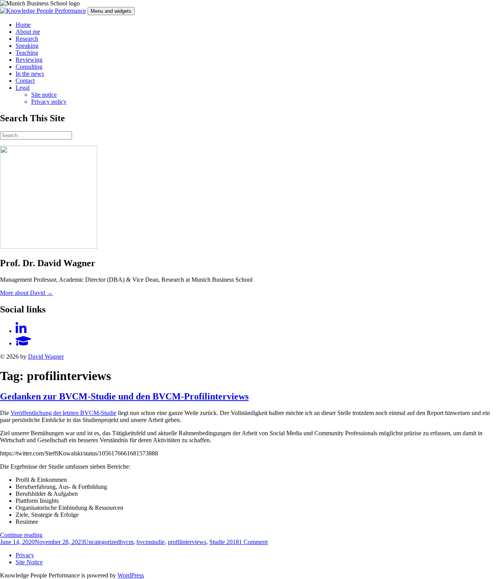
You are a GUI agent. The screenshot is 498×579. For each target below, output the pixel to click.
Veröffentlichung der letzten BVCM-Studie (63, 413)
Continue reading (21, 535)
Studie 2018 (224, 542)
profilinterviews (187, 542)
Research (27, 38)
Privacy (25, 555)
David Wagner (46, 356)
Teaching (27, 52)
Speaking (27, 45)
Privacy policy (49, 101)
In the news (30, 73)
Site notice (44, 94)
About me (28, 31)
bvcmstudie (151, 542)
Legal (23, 87)
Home (23, 24)
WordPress (130, 575)
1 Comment (253, 542)
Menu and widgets (111, 11)
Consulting (29, 66)
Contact (25, 80)
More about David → (26, 293)
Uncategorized (102, 542)
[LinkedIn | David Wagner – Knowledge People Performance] (21, 331)
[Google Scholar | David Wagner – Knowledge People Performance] (23, 343)
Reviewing (29, 59)
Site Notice (29, 562)
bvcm (126, 542)
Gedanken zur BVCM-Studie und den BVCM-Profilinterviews (124, 396)
